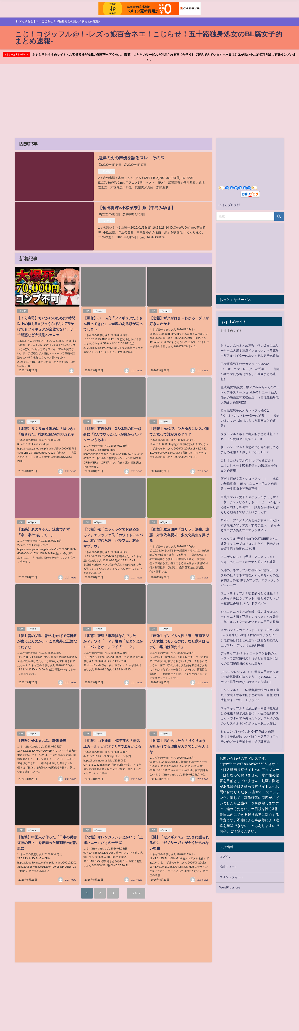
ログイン (225, 856)
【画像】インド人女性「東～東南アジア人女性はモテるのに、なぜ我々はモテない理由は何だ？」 (179, 641)
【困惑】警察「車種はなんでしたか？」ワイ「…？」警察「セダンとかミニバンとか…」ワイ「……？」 (113, 641)
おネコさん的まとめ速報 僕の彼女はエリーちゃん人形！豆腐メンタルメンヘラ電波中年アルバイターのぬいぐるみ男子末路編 (250, 350)
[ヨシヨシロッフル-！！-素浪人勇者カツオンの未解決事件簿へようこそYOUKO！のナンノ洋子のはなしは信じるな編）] (250, 676)
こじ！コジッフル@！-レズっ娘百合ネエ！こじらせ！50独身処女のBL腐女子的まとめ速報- (249, 465)
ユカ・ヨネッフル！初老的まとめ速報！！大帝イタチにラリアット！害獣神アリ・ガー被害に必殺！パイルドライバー (250, 598)
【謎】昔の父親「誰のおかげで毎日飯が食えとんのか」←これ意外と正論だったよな (47, 641)
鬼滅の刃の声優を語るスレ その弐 (131, 158)
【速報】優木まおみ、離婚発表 (41, 740)
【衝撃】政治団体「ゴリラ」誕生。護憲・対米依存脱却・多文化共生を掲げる (179, 534)
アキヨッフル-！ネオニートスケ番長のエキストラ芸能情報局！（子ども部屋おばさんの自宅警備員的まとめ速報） (250, 658)
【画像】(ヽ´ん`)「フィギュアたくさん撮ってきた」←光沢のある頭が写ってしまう (113, 323)
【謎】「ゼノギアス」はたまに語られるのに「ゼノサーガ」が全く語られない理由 (179, 842)
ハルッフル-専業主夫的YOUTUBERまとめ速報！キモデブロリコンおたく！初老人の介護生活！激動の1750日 (250, 543)
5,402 (136, 893)
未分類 (106, 171)
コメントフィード (231, 877)
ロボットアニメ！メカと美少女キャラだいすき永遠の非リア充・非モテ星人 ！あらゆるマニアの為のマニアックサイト (250, 525)
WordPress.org (229, 887)
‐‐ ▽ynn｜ (99, 311)
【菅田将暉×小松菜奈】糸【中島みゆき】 (136, 208)
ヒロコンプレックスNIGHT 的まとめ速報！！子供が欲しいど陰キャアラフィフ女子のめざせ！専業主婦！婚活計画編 (250, 736)
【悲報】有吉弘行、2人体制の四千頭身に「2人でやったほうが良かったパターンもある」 (112, 434)
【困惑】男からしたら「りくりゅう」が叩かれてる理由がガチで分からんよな (179, 746)
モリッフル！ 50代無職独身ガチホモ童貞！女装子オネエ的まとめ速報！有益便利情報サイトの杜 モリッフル (250, 694)
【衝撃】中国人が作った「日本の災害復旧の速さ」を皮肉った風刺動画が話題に (47, 842)
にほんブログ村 (229, 204)
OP (87, 311)
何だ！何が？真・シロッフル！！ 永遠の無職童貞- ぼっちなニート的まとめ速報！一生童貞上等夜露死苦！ (250, 483)
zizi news (136, 370)
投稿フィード (228, 866)
